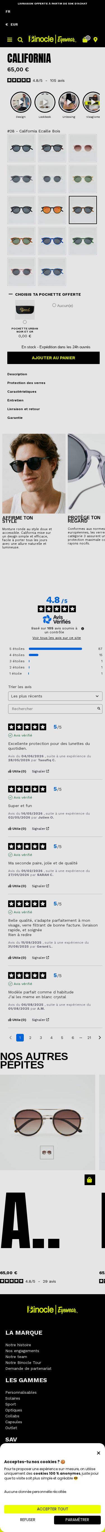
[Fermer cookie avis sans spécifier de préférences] (98, 1453)
